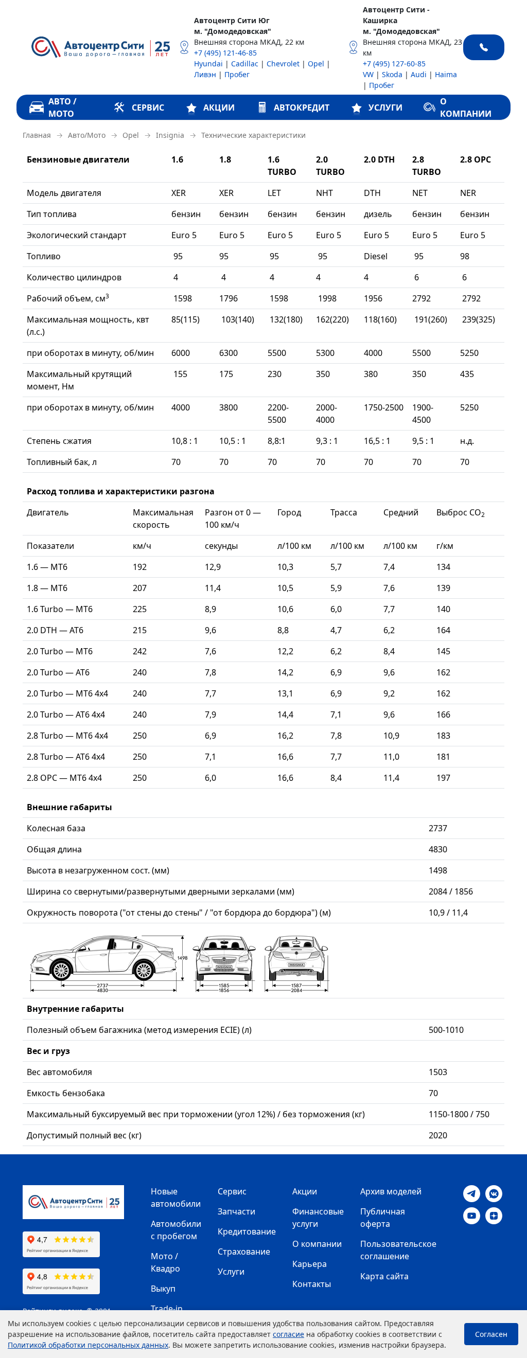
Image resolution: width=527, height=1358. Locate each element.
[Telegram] (471, 1193)
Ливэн (205, 74)
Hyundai (208, 63)
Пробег (237, 74)
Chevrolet (283, 63)
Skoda (392, 74)
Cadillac (244, 63)
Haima (446, 74)
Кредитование (247, 1231)
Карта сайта (384, 1276)
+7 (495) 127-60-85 (394, 63)
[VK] (493, 1193)
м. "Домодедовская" (232, 31)
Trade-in (167, 1308)
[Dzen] (493, 1215)
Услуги (231, 1271)
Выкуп (163, 1288)
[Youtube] (471, 1215)
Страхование (244, 1251)
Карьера (309, 1264)
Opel (316, 63)
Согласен (491, 1334)
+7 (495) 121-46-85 (225, 53)
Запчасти (236, 1211)
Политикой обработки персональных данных (88, 1345)
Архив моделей (390, 1191)
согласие (288, 1334)
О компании (317, 1243)
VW (368, 74)
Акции (304, 1191)
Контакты (311, 1284)
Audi (419, 74)
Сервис (232, 1191)
